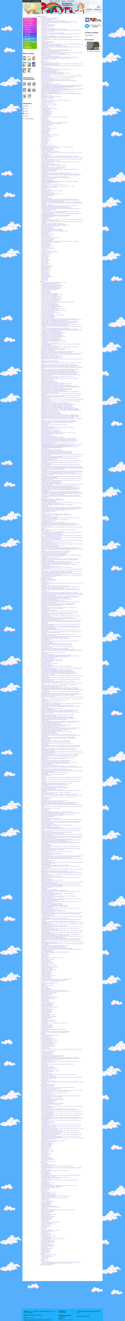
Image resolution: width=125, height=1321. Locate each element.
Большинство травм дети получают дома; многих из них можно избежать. (56, 49)
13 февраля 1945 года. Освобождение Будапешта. (52, 333)
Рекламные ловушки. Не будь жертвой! (49, 108)
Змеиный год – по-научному (47, 1248)
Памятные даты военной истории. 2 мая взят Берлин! (52, 437)
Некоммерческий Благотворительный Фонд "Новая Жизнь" (53, 783)
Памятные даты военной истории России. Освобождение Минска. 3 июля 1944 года (58, 766)
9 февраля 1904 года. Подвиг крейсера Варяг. (51, 334)
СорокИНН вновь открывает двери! (48, 170)
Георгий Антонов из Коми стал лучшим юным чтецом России (54, 424)
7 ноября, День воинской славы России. (49, 663)
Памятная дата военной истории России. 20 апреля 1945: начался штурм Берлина (58, 921)
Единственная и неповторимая (47, 97)
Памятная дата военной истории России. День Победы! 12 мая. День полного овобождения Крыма (62, 52)
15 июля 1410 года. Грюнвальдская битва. (50, 304)
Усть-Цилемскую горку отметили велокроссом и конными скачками (55, 761)
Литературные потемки (46, 864)
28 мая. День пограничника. (47, 314)
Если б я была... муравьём (46, 1244)
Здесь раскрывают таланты (47, 983)
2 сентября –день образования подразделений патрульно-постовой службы (57, 504)
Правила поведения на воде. (47, 41)
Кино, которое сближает (46, 112)
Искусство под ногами (45, 1239)
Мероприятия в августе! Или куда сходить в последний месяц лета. (55, 729)
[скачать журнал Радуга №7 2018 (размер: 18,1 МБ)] (34, 66)
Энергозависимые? (45, 43)
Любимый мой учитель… (46, 55)
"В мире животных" (45, 217)
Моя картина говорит (45, 515)
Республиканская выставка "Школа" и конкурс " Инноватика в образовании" (56, 451)
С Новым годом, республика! (47, 154)
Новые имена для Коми (46, 1157)
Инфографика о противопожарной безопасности (51, 51)
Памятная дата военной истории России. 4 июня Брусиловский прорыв (56, 385)
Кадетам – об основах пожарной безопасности (51, 193)
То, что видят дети (45, 591)
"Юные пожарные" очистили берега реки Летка (51, 539)
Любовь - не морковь (45, 135)
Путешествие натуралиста (46, 1184)
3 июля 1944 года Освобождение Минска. (50, 309)
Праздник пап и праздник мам (47, 180)
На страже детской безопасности (48, 459)
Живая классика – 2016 (46, 1079)
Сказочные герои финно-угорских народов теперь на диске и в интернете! (56, 541)
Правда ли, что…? (45, 528)
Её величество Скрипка (46, 978)
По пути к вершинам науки (46, 641)
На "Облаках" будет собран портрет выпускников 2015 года (53, 786)
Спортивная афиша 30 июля (47, 216)
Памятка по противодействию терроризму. (50, 723)
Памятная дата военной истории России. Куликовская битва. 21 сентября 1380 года (58, 364)
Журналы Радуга (28, 53)
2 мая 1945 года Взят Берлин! (47, 317)
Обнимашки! (44, 185)
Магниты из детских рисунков (47, 233)
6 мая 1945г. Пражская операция (48, 316)
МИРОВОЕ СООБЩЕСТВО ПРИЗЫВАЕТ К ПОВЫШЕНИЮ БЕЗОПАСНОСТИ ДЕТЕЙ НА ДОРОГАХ (61, 93)
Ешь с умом (43, 99)
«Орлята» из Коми (45, 250)
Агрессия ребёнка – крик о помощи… (49, 59)
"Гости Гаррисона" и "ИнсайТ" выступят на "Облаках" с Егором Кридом (56, 792)
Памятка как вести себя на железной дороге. (50, 56)
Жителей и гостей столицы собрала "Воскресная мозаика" (53, 700)
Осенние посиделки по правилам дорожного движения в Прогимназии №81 (57, 670)
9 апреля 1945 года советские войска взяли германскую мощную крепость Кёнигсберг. (59, 324)
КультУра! (27, 27)
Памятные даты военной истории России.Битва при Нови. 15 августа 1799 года (58, 718)
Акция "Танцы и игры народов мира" (49, 657)
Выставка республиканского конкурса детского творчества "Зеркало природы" (57, 1165)
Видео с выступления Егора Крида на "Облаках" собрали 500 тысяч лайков (57, 769)
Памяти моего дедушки (46, 1147)
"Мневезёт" (43, 776)
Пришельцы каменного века (47, 1231)
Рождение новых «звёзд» (46, 1006)
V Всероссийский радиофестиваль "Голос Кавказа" (51, 605)
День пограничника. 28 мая (47, 434)
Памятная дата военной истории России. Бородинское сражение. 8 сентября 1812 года (59, 366)
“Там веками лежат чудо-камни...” (48, 1223)
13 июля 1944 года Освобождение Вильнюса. (50, 305)
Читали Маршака (45, 1152)
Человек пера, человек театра (47, 1051)
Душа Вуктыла (44, 1022)
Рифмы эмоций (44, 773)
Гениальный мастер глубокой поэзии (49, 642)
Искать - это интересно (46, 265)
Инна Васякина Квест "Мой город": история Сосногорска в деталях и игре (56, 644)
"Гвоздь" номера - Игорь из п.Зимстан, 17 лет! (50, 237)
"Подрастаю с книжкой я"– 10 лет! (48, 602)
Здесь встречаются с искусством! (48, 595)
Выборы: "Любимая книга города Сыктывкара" (51, 808)
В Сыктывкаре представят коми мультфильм (50, 566)
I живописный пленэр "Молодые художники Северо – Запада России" (55, 513)
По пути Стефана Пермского (47, 148)
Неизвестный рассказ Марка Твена (48, 1094)
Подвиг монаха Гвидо (45, 960)
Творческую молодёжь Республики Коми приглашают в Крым (54, 947)
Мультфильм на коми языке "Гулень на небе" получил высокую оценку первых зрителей (59, 559)
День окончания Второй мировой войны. (49, 293)
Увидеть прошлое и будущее (47, 654)
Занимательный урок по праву (47, 28)
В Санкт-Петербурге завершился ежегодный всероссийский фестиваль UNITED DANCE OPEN (60, 842)
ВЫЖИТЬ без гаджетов (46, 1205)
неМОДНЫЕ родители (46, 109)
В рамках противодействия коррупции (49, 18)
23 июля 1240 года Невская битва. (48, 302)
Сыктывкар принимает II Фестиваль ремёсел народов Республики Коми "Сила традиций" (59, 156)
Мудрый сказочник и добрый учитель (49, 1100)
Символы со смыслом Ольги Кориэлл (49, 1067)
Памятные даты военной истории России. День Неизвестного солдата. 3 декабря (58, 420)
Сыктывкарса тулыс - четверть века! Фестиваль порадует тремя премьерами (57, 948)
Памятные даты (44, 342)
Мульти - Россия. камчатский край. (48, 627)
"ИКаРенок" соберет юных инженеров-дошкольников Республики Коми (56, 563)
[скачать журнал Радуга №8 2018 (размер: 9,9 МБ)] (29, 66)
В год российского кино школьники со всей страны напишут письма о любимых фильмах (59, 618)
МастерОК (27, 34)
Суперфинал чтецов (45, 423)
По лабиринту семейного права (48, 560)
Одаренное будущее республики (48, 1014)
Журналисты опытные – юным (47, 246)
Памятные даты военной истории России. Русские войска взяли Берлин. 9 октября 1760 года (60, 677)
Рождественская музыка (46, 1012)
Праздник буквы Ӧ (45, 155)
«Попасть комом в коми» (46, 1009)
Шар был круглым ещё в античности (48, 1236)
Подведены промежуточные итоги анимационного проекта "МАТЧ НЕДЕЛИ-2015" (58, 737)
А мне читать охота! (45, 1235)
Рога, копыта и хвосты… (46, 1215)
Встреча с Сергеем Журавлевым (48, 1085)
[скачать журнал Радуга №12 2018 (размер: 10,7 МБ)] (24, 60)
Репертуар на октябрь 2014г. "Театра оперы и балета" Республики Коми (56, 979)
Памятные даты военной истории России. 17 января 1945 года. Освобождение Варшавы (59, 409)
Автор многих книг (45, 953)
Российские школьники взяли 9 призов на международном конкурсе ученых (57, 841)
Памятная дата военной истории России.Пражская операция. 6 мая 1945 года (57, 351)
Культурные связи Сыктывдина (47, 1020)
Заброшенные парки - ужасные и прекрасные (50, 1230)
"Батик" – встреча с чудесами (47, 952)
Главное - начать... (45, 117)
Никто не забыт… (45, 852)
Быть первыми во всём (46, 664)
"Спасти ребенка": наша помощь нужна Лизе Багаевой (52, 32)
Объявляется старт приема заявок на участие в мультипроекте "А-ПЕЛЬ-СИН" (57, 617)
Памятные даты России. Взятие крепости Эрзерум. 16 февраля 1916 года (56, 403)
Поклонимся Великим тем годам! (48, 860)
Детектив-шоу (44, 799)
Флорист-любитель (45, 263)
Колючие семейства (45, 1243)
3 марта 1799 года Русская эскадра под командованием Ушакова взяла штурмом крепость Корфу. (61, 329)
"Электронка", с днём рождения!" (48, 1193)
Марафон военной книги (46, 887)
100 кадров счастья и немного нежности (49, 220)
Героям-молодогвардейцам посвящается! (49, 628)
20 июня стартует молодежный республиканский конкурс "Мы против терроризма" (58, 1074)
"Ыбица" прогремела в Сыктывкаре (48, 715)
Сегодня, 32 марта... (45, 1234)
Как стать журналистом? (46, 1052)
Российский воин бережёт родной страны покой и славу (53, 1238)
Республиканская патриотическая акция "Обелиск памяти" (53, 522)
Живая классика (44, 425)
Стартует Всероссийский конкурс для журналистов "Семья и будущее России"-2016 (58, 564)
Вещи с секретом (45, 1139)
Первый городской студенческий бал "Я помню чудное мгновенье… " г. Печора (57, 186)
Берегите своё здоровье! (46, 83)
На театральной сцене (46, 526)
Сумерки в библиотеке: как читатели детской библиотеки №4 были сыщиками (57, 427)
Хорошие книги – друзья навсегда (48, 1078)
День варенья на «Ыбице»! (47, 1025)
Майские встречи (44, 843)
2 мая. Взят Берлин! (45, 1028)
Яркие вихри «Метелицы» (46, 1011)
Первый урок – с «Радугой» (47, 252)
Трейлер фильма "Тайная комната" (48, 635)
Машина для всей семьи (46, 435)
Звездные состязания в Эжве (47, 907)
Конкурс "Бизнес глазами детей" (48, 178)
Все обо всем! (44, 1227)
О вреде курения (44, 82)
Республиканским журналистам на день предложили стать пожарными (56, 215)
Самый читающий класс (46, 1097)
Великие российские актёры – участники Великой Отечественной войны (56, 857)
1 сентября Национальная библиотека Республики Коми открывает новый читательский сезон (61, 706)
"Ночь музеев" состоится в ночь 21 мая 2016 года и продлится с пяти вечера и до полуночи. (60, 558)
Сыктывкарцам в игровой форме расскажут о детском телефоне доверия (56, 567)
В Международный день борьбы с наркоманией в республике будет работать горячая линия (60, 46)
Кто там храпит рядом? (46, 1237)
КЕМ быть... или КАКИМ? (46, 1144)
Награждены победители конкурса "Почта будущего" (52, 608)
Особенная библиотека (46, 138)
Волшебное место (45, 253)
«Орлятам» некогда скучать (47, 240)
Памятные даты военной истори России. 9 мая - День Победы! (54, 870)
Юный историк (44, 258)
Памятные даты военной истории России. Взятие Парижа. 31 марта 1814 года (57, 604)
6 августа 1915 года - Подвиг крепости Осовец (51, 300)
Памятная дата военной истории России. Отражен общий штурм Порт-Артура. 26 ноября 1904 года (62, 353)
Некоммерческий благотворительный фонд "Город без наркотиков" (55, 784)
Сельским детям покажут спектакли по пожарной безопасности (54, 165)
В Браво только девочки (46, 1003)
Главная (51, 0)
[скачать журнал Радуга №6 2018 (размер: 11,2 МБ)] (24, 72)
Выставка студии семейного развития (49, 171)
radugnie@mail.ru (31, 1317)
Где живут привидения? (46, 1249)
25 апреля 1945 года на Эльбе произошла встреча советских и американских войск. (58, 318)
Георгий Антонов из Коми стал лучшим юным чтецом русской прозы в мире (57, 422)
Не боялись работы (45, 1123)
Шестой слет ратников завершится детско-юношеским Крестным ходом (56, 741)
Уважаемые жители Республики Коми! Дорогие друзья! (52, 545)
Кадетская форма (45, 234)
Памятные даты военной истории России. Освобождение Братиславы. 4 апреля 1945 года (60, 601)
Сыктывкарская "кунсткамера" (47, 1071)
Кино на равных (44, 23)
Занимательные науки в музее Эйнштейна (50, 1221)
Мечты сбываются (45, 1155)
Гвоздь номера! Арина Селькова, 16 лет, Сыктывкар (52, 190)
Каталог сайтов (70, 0)
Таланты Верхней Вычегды (47, 1017)
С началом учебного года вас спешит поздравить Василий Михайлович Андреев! (58, 1108)
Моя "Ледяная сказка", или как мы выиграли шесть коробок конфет (55, 1091)
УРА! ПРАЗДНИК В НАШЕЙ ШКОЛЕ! (48, 500)
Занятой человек (44, 261)
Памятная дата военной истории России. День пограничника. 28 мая (55, 348)
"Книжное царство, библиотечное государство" (51, 1104)
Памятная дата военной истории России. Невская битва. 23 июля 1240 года (57, 376)
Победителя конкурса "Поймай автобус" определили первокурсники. (55, 1195)
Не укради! (43, 103)
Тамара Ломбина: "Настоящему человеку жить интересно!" (53, 1140)
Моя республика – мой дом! (47, 1065)
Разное (26, 116)
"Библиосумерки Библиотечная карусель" (50, 900)
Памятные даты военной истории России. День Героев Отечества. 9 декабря (57, 417)
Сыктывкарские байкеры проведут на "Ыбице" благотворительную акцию (56, 731)
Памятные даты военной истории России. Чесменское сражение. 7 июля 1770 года (58, 762)
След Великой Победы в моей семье (49, 1042)
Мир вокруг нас (29, 32)
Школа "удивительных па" (46, 994)
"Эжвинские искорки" (45, 678)
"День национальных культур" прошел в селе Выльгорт (52, 980)
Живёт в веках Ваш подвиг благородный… (50, 1035)
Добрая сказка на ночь (46, 1225)
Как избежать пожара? (46, 19)
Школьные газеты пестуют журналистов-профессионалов (53, 600)
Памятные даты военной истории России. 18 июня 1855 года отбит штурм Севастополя (59, 802)
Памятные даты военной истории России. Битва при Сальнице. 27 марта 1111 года (58, 607)
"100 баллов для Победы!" (46, 844)
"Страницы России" (45, 662)
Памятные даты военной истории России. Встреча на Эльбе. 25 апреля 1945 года (58, 438)
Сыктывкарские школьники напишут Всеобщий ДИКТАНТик (53, 946)
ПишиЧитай (28, 29)
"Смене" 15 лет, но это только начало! (49, 889)
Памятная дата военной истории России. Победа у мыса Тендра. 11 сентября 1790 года (59, 365)
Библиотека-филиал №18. (46, 861)
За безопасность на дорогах (47, 98)
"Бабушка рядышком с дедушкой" (48, 1102)
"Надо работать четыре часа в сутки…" (49, 1194)
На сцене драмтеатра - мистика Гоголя (49, 993)
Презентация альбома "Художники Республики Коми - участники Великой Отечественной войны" (61, 885)
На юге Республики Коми (46, 1060)
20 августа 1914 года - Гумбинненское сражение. (51, 296)
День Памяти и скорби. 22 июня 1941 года (50, 412)
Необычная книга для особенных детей (49, 966)
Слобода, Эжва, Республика (47, 1024)
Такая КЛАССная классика (46, 879)
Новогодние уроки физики (46, 1217)
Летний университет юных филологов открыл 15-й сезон (53, 774)
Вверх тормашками (45, 1252)
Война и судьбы (44, 707)
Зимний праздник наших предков (48, 1216)
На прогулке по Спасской (46, 667)
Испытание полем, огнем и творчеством (49, 516)
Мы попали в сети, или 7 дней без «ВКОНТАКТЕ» (51, 123)
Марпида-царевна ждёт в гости (47, 1005)
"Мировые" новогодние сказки (47, 963)
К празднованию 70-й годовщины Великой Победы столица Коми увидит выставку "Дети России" (61, 938)
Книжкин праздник (45, 232)
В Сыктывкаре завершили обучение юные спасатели (52, 223)
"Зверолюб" (43, 984)
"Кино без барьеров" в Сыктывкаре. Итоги (50, 226)
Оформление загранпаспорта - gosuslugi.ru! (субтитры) (52, 499)
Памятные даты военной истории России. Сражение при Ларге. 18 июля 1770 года (58, 748)
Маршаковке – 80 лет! (46, 191)
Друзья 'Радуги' (29, 25)
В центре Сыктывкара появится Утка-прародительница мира (53, 554)
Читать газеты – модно (46, 247)
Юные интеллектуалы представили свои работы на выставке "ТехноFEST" (56, 572)
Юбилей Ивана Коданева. (46, 1054)
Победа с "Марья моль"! (46, 1173)
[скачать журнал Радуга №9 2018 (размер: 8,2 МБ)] (24, 66)
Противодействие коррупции (29, 39)
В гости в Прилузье (45, 245)
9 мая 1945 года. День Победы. (48, 315)
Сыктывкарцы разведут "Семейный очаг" (49, 557)
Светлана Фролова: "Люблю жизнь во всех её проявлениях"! (53, 990)
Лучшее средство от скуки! (46, 962)
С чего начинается (45, 701)
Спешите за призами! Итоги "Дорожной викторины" (52, 876)
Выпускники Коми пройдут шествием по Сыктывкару (52, 789)
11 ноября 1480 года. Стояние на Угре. (49, 284)
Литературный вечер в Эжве (47, 479)
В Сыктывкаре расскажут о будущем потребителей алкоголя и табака (55, 73)
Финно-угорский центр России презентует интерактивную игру (54, 553)
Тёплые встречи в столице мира (48, 248)
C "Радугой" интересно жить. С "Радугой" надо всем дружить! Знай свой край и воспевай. (60, 211)
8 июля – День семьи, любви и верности (49, 765)
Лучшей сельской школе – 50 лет (48, 975)
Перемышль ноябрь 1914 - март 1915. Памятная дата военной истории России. (58, 442)
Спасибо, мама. (44, 1030)
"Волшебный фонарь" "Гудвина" (48, 997)
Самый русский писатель (46, 1092)
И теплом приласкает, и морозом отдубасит (50, 1187)
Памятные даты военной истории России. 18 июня (51, 384)
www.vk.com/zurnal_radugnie (65, 1319)
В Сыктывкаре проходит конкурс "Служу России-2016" (52, 1186)
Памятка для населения (46, 505)
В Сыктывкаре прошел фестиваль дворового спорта (52, 827)
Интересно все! (44, 264)
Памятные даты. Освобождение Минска (49, 382)
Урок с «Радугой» (45, 260)
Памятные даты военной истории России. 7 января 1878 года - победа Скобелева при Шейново (61, 410)
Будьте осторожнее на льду (47, 1211)
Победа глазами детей (46, 231)
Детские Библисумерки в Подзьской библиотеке (51, 894)
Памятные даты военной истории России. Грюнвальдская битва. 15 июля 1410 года (58, 749)
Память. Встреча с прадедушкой (48, 1084)
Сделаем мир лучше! (45, 1250)
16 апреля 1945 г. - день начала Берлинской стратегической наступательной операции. (59, 321)
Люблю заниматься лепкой (47, 266)
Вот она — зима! (44, 1191)
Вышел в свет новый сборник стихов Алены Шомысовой (53, 1103)
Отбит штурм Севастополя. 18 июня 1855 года (51, 413)
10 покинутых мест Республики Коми (49, 1214)
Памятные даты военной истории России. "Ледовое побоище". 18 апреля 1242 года (58, 439)
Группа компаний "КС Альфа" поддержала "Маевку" (51, 904)
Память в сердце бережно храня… (48, 1038)
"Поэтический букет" (45, 1000)
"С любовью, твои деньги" (46, 114)
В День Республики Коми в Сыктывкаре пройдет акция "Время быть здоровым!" (57, 714)
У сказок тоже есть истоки (46, 961)
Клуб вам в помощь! (45, 187)
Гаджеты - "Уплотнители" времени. (48, 1196)
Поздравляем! (44, 888)
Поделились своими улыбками (47, 959)
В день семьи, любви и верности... (48, 1241)
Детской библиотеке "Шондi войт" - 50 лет (50, 686)
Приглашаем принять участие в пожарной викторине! (52, 896)
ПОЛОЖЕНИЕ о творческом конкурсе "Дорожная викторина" (53, 910)
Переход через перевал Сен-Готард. (49, 289)
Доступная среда (44, 817)
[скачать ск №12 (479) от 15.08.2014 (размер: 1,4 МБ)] (29, 92)
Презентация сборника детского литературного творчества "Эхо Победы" (56, 561)
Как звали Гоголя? (45, 1047)
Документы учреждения (27, 47)
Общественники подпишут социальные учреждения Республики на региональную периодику (60, 1095)
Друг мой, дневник (45, 129)
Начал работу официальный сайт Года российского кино (53, 184)
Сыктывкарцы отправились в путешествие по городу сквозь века (54, 176)
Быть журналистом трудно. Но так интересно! (51, 242)
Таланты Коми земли (45, 1015)
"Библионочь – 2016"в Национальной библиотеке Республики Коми (55, 585)
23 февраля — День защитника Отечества (50, 330)
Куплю (26, 108)
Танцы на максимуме (45, 568)
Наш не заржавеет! (45, 1172)
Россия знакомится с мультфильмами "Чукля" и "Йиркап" (53, 1055)
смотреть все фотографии (93, 51)
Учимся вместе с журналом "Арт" (48, 1080)
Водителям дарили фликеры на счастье (49, 62)
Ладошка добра (44, 175)
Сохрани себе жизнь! (45, 809)
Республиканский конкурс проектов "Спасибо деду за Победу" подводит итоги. (57, 646)
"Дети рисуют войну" (45, 565)
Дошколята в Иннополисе (46, 1203)
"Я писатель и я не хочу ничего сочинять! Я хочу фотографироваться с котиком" (57, 1087)
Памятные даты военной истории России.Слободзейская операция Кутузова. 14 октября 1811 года (61, 675)
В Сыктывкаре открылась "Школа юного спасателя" (51, 815)
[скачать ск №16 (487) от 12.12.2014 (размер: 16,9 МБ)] (24, 86)
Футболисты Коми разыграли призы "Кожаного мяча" (52, 833)
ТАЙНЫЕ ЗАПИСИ (45, 131)
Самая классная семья (46, 1146)
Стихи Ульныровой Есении (46, 1101)
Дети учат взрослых (45, 785)
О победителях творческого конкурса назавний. (51, 724)
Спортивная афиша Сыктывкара (48, 750)
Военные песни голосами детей (48, 696)
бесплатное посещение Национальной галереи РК (52, 880)
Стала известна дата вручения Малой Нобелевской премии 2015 (54, 648)
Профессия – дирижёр (46, 974)
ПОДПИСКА (27, 44)
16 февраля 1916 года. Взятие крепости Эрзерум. (51, 331)
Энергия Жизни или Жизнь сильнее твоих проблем (52, 1096)
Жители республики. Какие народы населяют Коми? (52, 957)
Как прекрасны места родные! (47, 426)
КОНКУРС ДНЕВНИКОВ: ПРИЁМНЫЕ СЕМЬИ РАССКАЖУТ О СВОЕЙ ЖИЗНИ (57, 87)
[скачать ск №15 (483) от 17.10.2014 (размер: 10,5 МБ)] (29, 86)
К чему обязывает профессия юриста (49, 1192)
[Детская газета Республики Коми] (54, 8)
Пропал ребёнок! (44, 38)
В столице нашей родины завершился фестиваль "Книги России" (55, 768)
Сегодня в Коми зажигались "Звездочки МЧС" (50, 826)
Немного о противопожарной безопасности (50, 17)
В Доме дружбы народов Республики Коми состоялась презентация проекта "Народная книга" (60, 883)
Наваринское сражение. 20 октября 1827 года (51, 431)
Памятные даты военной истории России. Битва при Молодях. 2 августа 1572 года (58, 734)
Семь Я (42, 981)
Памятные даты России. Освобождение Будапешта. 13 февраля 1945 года (57, 405)
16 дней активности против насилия (48, 71)
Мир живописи (44, 606)
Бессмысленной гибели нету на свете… (49, 1040)
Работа (26, 113)
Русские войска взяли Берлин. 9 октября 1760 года (51, 433)
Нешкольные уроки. (45, 720)
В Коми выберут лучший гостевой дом (49, 544)
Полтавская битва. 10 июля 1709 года (49, 380)
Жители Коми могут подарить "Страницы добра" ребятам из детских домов (57, 851)
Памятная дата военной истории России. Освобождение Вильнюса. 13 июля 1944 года (59, 378)
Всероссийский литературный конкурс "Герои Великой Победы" (54, 905)
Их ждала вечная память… (46, 1145)
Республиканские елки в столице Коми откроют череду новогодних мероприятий (58, 649)
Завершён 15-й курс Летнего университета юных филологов (53, 758)
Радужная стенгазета (45, 183)
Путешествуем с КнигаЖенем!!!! (48, 149)
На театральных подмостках (47, 951)
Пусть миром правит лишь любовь (48, 1089)
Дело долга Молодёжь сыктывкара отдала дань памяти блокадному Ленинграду (58, 634)
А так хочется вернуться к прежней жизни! (50, 134)
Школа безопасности (45, 67)
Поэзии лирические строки (46, 189)
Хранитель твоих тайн (46, 60)
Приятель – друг (44, 132)
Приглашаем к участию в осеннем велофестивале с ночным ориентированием (57, 695)
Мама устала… (44, 27)
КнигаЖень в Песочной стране (47, 1043)
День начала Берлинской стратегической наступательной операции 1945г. (57, 388)
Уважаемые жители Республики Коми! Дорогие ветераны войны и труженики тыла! (58, 871)
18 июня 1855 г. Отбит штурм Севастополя (50, 312)
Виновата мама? (44, 127)
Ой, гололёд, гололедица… (47, 26)
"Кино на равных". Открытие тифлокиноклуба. (51, 483)
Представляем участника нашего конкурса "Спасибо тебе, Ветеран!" (55, 1031)
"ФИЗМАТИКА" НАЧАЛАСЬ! (47, 204)
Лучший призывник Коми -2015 (47, 709)
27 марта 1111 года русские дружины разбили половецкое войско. (55, 328)
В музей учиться (44, 987)
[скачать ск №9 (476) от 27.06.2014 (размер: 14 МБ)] (29, 98)
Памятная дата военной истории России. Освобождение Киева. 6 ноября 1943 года (58, 489)
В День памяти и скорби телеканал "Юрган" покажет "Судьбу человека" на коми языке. (59, 794)
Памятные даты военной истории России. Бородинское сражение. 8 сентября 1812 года (59, 693)
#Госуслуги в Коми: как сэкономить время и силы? (51, 168)
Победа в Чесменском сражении (48, 381)
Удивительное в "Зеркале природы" (48, 992)
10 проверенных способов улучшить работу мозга (51, 1056)
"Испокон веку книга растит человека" (49, 610)
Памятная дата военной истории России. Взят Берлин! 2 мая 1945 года (56, 352)
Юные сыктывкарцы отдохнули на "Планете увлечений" (52, 1099)
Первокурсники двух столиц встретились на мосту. (51, 682)
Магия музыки (44, 1207)
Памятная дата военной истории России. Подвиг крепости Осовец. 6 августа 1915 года (59, 372)
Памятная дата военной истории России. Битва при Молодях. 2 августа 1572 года (58, 373)
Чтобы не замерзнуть (45, 120)
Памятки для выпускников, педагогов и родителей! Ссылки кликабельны (56, 551)
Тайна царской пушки (45, 1174)
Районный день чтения (46, 854)
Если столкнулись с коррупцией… (48, 35)
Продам (27, 105)
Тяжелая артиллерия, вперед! (47, 1240)
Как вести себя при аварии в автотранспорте (50, 90)
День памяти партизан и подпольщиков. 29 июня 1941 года (53, 310)
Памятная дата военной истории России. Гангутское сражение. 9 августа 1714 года (58, 371)
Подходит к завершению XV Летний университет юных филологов (55, 763)
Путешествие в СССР (45, 1226)
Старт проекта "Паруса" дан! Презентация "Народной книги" (54, 890)
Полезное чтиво (44, 255)
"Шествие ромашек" (45, 218)
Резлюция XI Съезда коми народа (48, 579)
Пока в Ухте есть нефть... (46, 1222)
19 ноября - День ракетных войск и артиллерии (51, 337)
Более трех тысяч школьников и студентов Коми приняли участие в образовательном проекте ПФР (61, 473)
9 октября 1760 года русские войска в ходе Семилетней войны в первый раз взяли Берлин (60, 346)
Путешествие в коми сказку (47, 235)
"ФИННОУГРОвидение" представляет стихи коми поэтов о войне (54, 865)
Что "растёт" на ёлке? (46, 1255)
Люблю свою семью (45, 271)
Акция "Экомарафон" (45, 196)
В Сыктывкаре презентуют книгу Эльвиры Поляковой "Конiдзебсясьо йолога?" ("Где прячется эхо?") (61, 1090)
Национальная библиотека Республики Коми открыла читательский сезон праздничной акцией (61, 201)
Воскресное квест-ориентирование (48, 1161)
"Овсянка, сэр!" (44, 1232)
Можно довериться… (45, 116)
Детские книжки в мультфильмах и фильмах (50, 1070)
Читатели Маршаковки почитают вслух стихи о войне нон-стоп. (54, 906)
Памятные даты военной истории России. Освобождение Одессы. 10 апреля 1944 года (59, 592)
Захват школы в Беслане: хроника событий (50, 1178)
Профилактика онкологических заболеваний (50, 84)
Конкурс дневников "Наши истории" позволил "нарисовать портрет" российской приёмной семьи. (61, 75)
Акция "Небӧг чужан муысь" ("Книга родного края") (51, 482)
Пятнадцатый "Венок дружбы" (47, 816)
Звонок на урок (44, 1160)
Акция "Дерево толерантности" (47, 192)
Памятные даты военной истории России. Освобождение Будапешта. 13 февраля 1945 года (60, 626)
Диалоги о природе (45, 256)
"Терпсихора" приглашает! (46, 971)
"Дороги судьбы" (44, 744)
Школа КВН (43, 633)
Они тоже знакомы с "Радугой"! (48, 239)
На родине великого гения (46, 521)
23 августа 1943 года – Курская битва (49, 295)
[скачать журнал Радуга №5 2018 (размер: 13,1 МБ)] (29, 72)
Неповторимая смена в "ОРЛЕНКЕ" (48, 732)
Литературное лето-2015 (46, 831)
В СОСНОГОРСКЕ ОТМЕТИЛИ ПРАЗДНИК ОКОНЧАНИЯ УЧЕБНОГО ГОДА (56, 832)
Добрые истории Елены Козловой (48, 998)
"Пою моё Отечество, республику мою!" (49, 982)
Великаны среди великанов (47, 1246)
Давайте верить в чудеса (46, 647)
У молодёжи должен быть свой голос (49, 1068)
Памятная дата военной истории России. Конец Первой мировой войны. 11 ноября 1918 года (60, 487)
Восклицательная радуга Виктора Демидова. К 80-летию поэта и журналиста (57, 146)
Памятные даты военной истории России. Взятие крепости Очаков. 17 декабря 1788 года (60, 415)
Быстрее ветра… (45, 1247)
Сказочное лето (44, 1151)
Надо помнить (44, 1034)
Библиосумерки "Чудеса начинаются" (49, 580)
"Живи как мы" (44, 759)
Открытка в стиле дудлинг (46, 198)
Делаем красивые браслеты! (47, 1256)
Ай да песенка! (44, 1023)
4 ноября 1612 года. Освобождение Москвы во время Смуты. (54, 341)
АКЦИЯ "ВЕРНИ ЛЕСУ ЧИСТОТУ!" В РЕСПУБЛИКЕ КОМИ (53, 167)
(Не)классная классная (46, 121)
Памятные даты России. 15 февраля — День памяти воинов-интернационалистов (58, 404)
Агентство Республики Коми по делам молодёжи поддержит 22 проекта (56, 760)
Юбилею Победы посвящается (47, 892)
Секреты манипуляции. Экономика (48, 511)
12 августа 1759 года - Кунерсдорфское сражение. (51, 298)
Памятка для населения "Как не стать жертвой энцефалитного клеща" (56, 54)
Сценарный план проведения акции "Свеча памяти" (52, 801)
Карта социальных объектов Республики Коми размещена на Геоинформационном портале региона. (62, 467)
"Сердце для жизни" (45, 76)
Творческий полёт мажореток (47, 968)
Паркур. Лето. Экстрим (46, 739)
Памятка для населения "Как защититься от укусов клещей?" (53, 53)
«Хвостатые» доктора (46, 140)
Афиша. (43, 713)
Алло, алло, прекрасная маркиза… (48, 1245)
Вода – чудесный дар (45, 1166)
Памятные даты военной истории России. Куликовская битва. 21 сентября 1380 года (59, 684)
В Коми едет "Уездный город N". (48, 665)
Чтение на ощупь (45, 1258)
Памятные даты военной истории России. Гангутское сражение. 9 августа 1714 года (59, 728)
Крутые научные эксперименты (47, 1210)
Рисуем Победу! (44, 1257)
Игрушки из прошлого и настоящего (48, 965)
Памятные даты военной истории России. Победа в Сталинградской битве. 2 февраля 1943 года (61, 636)
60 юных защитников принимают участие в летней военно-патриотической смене (58, 814)
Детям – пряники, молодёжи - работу (49, 542)
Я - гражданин (44, 653)
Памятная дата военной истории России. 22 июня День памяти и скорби (56, 383)
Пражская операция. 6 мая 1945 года (49, 436)
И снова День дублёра (46, 1202)
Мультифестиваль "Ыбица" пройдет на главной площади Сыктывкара (55, 740)
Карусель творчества (45, 609)
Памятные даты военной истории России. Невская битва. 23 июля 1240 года (57, 743)
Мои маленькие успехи (46, 269)
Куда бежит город (45, 1008)
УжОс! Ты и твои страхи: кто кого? (48, 102)
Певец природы (44, 954)
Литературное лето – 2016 (47, 1075)
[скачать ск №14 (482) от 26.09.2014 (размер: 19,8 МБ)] (34, 86)
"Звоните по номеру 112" (46, 798)
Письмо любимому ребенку (47, 124)
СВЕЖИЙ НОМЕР (28, 18)
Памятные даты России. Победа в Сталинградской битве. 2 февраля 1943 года (57, 407)
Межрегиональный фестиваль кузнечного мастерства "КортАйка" (55, 787)
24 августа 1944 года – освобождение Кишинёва (51, 294)
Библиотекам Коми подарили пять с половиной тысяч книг (53, 1093)
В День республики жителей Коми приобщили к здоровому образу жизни (56, 207)
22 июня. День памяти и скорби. (48, 311)
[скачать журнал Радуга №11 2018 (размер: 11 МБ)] (29, 60)
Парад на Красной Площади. (47, 1027)
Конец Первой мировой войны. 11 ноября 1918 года (52, 356)
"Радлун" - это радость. (46, 179)
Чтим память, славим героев (47, 68)
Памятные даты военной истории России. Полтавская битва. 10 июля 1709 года (58, 757)
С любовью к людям (45, 955)
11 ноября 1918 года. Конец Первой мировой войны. (52, 285)
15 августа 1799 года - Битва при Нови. (49, 297)
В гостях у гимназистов (46, 259)
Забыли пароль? (97, 9)
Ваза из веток (44, 1259)
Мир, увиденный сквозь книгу (47, 1045)
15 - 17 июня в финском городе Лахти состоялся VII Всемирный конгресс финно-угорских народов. (61, 535)
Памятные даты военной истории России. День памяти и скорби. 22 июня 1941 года (58, 796)
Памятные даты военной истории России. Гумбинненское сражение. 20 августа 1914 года (60, 711)
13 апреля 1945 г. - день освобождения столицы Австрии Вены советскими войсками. (59, 322)
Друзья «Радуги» (44, 278)
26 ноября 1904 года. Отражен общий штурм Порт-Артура (53, 282)
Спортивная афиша (45, 742)
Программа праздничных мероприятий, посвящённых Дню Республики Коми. (57, 716)
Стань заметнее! (44, 756)
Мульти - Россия (44, 630)
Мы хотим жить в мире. (46, 775)
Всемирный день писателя (46, 1086)
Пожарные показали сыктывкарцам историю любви (52, 884)
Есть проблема (29, 23)
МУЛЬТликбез (44, 956)
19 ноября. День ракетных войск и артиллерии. (51, 283)
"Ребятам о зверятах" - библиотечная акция (50, 160)
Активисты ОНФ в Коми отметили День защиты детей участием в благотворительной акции (60, 830)
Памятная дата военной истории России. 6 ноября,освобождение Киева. (56, 666)
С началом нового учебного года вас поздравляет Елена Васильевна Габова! (57, 705)
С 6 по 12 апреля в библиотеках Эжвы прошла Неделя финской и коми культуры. (58, 1209)
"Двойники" (43, 61)
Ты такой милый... (45, 119)
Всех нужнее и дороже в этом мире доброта (50, 151)
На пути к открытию (45, 1261)
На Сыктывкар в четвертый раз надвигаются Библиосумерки (53, 925)
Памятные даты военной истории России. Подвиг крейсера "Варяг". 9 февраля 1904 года (60, 629)
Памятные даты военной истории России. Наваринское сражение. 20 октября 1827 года (59, 672)
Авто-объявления (29, 118)
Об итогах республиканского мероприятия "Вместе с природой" (54, 1170)
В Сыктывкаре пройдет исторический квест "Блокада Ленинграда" (55, 637)
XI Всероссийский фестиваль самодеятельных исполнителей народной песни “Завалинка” (60, 241)
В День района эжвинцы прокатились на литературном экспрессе (55, 206)
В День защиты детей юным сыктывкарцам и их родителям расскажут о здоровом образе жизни (61, 547)
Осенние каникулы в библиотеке (48, 163)
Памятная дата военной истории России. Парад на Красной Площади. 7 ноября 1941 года (60, 488)
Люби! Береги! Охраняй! (46, 1169)
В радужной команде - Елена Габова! (49, 147)
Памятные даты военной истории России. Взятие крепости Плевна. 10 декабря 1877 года (60, 416)
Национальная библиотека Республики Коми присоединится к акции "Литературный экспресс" (60, 721)
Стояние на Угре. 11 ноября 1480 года (49, 355)
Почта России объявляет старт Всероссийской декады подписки (54, 230)
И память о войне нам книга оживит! (48, 1076)
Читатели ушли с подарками (47, 228)
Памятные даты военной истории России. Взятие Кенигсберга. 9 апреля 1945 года (58, 441)
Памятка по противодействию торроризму (50, 70)
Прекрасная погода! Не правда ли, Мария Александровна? (53, 20)
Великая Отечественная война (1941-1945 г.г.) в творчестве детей (55, 945)
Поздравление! (44, 506)
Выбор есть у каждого (46, 810)
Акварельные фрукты (45, 972)
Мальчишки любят (45, 126)
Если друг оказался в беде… (47, 111)
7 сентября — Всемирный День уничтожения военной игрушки (54, 1197)
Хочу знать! (43, 498)
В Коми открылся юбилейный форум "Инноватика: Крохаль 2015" (55, 772)
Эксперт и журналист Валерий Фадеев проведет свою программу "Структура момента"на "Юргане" (62, 1077)
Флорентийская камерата (46, 639)
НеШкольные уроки (45, 1224)
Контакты (64, 0)
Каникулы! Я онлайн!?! (46, 1048)
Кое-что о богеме (45, 1199)
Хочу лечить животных (46, 267)
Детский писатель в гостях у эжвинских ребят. (50, 164)
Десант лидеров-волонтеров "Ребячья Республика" (52, 229)
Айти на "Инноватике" (46, 530)
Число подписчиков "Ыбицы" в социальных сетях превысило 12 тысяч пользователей (58, 738)
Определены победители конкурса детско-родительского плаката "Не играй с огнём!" (59, 205)
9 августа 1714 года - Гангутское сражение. (50, 299)
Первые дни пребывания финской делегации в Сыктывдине (53, 224)
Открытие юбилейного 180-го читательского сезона (52, 1059)
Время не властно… (45, 1105)
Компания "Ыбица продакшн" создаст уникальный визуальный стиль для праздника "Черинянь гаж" (62, 836)
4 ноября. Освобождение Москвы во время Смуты (51, 287)
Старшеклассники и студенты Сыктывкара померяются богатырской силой (56, 514)
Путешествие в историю (46, 970)
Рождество (43, 188)
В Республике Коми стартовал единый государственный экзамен (54, 50)
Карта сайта (57, 0)
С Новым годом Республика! (47, 1053)
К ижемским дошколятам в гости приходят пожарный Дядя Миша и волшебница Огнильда (59, 199)
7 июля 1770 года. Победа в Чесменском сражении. (52, 308)
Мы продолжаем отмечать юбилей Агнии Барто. (51, 1088)
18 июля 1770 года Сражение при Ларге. (50, 303)
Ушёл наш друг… (45, 197)
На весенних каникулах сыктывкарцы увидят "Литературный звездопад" (56, 177)
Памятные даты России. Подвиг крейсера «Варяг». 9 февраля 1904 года (56, 406)
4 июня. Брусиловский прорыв (47, 313)
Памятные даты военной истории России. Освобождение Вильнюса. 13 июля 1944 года (59, 754)
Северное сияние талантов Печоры (48, 1016)
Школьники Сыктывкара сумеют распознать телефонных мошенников (55, 79)
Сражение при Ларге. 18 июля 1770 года (50, 377)
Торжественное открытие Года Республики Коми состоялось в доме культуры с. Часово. (59, 1185)
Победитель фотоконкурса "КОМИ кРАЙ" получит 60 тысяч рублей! (55, 552)
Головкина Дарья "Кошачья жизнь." (48, 1044)
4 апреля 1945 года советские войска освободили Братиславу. (54, 325)
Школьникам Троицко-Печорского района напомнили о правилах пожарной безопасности (59, 169)
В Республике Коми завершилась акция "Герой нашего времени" (54, 656)
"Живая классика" (45, 1001)
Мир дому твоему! (45, 645)
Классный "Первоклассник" (47, 989)
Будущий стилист (45, 257)
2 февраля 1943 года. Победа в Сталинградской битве (52, 335)
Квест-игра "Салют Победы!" (47, 911)
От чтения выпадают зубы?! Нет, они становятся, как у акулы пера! (55, 225)
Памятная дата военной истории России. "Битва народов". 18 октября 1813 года (58, 432)
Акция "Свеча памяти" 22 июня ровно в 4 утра (50, 536)
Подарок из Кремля (45, 640)
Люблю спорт (44, 270)
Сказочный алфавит (45, 1069)
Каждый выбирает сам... (46, 113)
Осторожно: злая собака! (46, 130)
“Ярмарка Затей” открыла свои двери (49, 969)
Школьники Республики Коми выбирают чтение (51, 430)
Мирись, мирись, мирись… (46, 95)
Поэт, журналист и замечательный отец (49, 1007)
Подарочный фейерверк (46, 1218)
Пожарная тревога (45, 141)
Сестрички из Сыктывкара (46, 276)
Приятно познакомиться (46, 254)
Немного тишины (45, 273)
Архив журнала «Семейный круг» (29, 78)
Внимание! (43, 581)
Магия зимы (43, 1190)
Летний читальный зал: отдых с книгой (49, 824)
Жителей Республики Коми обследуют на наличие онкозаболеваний (55, 22)
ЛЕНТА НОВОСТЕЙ (29, 20)
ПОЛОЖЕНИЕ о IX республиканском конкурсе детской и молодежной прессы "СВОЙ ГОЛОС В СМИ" (62, 540)
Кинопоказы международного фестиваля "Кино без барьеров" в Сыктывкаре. (57, 811)
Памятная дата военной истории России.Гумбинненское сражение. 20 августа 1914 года (59, 369)
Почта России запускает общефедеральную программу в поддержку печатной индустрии (59, 1057)
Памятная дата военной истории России (49, 345)
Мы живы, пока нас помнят (46, 578)
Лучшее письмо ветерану (46, 845)
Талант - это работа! (45, 1200)
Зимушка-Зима (44, 623)
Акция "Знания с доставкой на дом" (48, 1046)
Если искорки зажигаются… (47, 1158)
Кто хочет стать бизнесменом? (47, 1201)
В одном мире (44, 1019)
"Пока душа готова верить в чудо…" (48, 1002)
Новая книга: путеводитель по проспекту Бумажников (52, 708)
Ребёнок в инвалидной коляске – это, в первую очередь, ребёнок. (55, 122)
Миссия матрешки (45, 1013)
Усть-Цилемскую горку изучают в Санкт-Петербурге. (52, 903)
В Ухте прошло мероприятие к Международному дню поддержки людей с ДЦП (57, 77)
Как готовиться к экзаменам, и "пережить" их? (50, 92)
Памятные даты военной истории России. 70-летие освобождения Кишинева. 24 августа (59, 710)
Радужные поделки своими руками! (48, 1254)
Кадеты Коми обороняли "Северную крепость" (51, 818)
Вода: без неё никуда (45, 1233)
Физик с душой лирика (46, 988)
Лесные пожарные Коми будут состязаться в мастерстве (53, 510)
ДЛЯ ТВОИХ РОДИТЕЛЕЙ (30, 42)
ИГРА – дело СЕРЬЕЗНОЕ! (47, 661)
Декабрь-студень (44, 1220)
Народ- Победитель (45, 867)
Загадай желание (45, 1154)
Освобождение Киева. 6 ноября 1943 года (50, 357)
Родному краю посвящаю (46, 1153)
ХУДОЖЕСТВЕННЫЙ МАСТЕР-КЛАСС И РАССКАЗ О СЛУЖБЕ (54, 719)
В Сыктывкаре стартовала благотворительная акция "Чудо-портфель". (56, 725)
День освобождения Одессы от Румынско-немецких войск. (53, 390)
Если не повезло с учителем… (47, 78)
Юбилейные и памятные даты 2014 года (49, 996)
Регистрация (89, 9)
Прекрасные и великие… (46, 1212)
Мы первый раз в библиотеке (47, 474)
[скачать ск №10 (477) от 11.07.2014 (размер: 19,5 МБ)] (24, 98)
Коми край (27, 36)
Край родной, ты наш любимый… (48, 1159)
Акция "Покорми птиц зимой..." (47, 658)
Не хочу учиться (44, 106)
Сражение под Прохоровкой (47, 379)
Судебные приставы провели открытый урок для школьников (53, 29)
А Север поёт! (44, 172)
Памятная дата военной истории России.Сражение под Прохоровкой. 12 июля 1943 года (59, 524)
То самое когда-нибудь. (46, 1039)
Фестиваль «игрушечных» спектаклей (49, 1021)
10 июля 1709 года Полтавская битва (49, 307)
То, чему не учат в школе (46, 582)
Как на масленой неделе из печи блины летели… (51, 449)
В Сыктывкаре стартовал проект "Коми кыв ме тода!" (52, 450)
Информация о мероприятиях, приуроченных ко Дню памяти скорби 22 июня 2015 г (58, 803)
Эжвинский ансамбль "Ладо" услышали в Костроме (52, 1098)
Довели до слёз (44, 964)
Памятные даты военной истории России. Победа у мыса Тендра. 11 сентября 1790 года (59, 687)
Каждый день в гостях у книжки (47, 1182)
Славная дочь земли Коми (46, 1036)
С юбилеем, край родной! (46, 1026)
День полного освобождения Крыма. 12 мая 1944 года (52, 349)
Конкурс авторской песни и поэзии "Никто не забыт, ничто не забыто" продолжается (58, 895)
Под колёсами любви (45, 1142)
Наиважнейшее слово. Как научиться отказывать (51, 96)
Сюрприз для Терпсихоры (46, 1010)
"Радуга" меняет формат (46, 150)
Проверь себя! (44, 556)
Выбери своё (44, 118)
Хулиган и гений (44, 676)
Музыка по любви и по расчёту (47, 985)
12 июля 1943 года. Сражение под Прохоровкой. (51, 306)
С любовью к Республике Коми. (47, 443)
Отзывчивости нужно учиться (47, 915)
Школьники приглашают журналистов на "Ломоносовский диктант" (55, 1177)
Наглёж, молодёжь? (45, 110)
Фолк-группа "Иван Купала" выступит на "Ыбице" (51, 730)
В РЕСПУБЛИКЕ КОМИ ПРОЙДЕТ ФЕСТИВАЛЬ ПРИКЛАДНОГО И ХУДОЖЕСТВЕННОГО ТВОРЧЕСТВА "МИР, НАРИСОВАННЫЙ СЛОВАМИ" (59, 447)
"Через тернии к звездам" (46, 227)
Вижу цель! (43, 94)
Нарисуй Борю (44, 1164)
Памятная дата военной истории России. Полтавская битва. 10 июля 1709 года (57, 525)
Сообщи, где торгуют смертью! (47, 25)
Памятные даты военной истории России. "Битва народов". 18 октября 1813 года (58, 673)
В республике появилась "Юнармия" (48, 501)
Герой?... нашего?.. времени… (47, 1066)
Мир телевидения (45, 448)
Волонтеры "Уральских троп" (47, 712)
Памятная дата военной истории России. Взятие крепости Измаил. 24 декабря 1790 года (60, 414)
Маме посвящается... (45, 1156)
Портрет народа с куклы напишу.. (48, 674)
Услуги (26, 111)
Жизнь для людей (45, 1083)
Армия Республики (45, 614)
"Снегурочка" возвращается (47, 976)
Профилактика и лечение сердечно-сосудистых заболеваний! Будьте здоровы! (57, 91)
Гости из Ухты (44, 1063)
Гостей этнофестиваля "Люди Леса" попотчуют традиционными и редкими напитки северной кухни (61, 543)
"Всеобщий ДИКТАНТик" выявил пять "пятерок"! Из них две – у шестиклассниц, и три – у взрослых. (61, 912)
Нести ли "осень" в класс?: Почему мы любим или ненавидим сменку (55, 100)
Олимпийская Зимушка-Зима (47, 1004)
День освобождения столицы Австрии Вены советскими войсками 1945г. (56, 389)
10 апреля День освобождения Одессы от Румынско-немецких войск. (55, 323)
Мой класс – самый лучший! (47, 1143)
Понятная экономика (45, 512)
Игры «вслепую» (44, 137)
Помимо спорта (44, 262)
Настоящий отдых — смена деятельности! (50, 733)
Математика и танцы (45, 275)
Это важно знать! (45, 47)
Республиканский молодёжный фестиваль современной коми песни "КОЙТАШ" (57, 671)
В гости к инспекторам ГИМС (47, 81)
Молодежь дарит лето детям (47, 793)
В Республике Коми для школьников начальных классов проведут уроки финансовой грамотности (61, 694)
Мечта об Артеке (44, 429)
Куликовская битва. (45, 290)
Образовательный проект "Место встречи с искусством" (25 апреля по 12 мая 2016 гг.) (59, 588)
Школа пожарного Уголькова (47, 823)
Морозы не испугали (45, 243)
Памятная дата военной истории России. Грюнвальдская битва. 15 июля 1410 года (58, 523)
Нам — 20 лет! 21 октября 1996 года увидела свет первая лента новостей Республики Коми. (60, 495)
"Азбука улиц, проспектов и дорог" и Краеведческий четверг (53, 685)
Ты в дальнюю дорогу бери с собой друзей (50, 428)
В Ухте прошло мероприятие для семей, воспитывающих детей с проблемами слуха (58, 80)
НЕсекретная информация (46, 244)
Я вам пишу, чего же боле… (47, 125)
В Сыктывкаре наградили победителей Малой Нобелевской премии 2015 (56, 643)
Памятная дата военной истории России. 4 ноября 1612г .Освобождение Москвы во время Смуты (61, 668)
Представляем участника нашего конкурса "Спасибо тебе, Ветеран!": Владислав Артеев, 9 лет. (61, 1117)
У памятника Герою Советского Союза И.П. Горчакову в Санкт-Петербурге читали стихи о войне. (61, 891)
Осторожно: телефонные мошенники (49, 128)
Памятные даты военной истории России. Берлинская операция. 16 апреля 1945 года (59, 440)
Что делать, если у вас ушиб (47, 42)
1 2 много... (43, 1228)
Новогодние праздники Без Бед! (48, 24)
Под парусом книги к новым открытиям (49, 599)
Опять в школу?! (44, 105)
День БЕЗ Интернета (45, 1171)
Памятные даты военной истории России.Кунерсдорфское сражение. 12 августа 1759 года (60, 727)
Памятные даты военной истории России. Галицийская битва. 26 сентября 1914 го (58, 681)
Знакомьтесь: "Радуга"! (46, 236)
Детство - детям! (44, 166)
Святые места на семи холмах (47, 1242)
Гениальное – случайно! (46, 1229)
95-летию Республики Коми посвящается (49, 546)
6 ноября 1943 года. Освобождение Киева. (50, 286)
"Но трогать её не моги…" (46, 107)
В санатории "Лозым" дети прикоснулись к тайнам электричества (55, 519)
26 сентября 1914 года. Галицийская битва (50, 288)
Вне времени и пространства (47, 897)
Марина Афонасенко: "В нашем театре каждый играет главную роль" (55, 991)
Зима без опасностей (45, 1251)
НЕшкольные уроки (45, 1183)
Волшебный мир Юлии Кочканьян (48, 145)
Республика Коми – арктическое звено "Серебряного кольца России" (55, 638)
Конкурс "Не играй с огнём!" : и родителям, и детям (52, 853)
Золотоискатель (44, 986)
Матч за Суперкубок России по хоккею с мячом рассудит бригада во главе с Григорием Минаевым (61, 466)
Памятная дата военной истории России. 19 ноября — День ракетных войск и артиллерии (60, 354)
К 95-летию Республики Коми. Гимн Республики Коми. (52, 534)
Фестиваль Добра (45, 999)
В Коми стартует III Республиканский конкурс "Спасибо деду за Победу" (56, 453)
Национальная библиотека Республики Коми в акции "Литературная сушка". (57, 717)
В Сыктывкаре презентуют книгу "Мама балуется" (51, 619)
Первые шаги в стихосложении (47, 1122)
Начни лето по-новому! (46, 825)
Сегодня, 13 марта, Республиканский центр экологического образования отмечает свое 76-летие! (61, 152)
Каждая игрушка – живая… (46, 1073)
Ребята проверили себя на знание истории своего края (52, 531)
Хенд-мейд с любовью (46, 1018)
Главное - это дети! (45, 48)
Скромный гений (44, 958)
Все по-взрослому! (45, 995)
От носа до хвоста (45, 1163)
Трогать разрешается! (46, 1181)
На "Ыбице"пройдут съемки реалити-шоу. (50, 726)
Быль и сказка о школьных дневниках (49, 104)
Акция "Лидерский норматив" (47, 194)
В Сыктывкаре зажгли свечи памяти (48, 788)
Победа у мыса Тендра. (46, 291)
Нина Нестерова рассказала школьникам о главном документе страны (56, 69)
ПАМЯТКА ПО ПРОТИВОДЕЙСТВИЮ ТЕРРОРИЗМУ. (52, 72)
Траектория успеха (45, 584)
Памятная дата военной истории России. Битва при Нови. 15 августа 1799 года (58, 370)
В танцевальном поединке (46, 967)
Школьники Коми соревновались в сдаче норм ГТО (51, 886)
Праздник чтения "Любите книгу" (48, 850)
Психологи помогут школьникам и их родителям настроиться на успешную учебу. (58, 722)
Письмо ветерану (45, 1148)
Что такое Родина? (45, 1072)
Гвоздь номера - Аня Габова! (47, 238)
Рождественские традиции (47, 1219)
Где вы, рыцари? (44, 153)
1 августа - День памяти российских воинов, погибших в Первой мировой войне (57, 301)
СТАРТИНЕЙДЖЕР (45, 490)
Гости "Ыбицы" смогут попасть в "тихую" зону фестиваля (53, 212)
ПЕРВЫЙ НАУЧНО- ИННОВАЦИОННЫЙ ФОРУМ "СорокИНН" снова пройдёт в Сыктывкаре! (60, 688)
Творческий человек (45, 274)
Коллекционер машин (46, 272)
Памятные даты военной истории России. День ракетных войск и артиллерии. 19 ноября (59, 655)
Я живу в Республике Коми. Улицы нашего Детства (51, 659)
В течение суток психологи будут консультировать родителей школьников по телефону (59, 21)
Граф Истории (44, 475)
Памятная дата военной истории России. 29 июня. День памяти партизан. (56, 782)
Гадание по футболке (45, 210)
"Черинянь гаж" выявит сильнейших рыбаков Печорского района (54, 800)
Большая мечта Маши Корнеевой (48, 1141)
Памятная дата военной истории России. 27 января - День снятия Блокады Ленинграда (59, 408)
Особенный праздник (45, 1204)
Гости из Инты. (44, 470)
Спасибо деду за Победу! (46, 1041)
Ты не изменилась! (45, 133)
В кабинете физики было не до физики (49, 251)
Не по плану (43, 249)
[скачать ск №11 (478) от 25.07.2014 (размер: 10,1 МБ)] (34, 92)
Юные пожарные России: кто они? (48, 520)
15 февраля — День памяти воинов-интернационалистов (53, 332)
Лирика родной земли (46, 977)
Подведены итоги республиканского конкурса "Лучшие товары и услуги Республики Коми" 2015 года (62, 219)
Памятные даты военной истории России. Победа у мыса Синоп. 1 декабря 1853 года (59, 421)
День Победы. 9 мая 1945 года (47, 350)
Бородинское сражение (46, 292)
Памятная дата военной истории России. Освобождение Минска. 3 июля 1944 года (58, 529)
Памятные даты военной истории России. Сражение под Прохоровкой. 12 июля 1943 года (60, 755)
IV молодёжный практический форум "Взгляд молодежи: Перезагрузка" (56, 669)
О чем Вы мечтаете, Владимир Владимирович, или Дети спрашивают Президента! (58, 603)
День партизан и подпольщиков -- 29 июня (50, 411)
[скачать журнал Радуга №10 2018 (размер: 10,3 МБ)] (34, 60)
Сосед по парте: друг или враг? (48, 101)
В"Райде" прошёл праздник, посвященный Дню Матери (52, 652)
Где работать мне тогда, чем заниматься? (50, 702)
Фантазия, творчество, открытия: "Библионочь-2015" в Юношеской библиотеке (57, 893)
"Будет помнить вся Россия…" (47, 973)
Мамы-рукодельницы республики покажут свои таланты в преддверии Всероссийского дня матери (61, 478)
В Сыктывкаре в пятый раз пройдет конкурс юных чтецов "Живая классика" (56, 598)
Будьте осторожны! (45, 74)
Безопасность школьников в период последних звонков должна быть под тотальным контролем (61, 562)
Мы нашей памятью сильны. (47, 1037)
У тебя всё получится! (45, 115)
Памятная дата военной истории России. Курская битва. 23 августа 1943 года (57, 1064)
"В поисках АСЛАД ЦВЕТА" (47, 764)
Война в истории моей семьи (47, 1150)
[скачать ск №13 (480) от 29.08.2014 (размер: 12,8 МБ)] (24, 92)
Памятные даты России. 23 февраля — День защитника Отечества (55, 402)
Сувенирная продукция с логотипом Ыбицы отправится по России (55, 918)
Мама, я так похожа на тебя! (47, 1149)
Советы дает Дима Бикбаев (47, 136)
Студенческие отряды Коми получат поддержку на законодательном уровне (57, 452)
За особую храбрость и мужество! (48, 1206)
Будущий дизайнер (45, 268)
